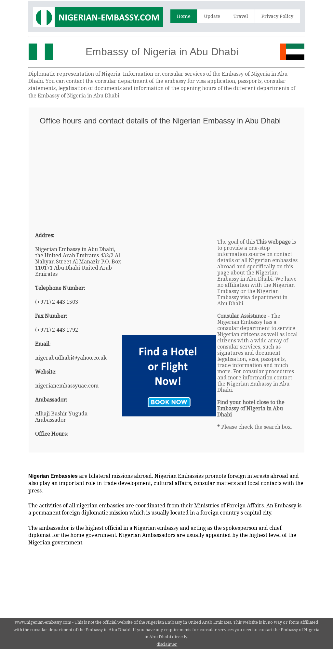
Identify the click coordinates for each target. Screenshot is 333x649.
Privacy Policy (277, 16)
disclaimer (166, 644)
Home (184, 16)
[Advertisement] (166, 175)
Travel (240, 16)
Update (212, 16)
